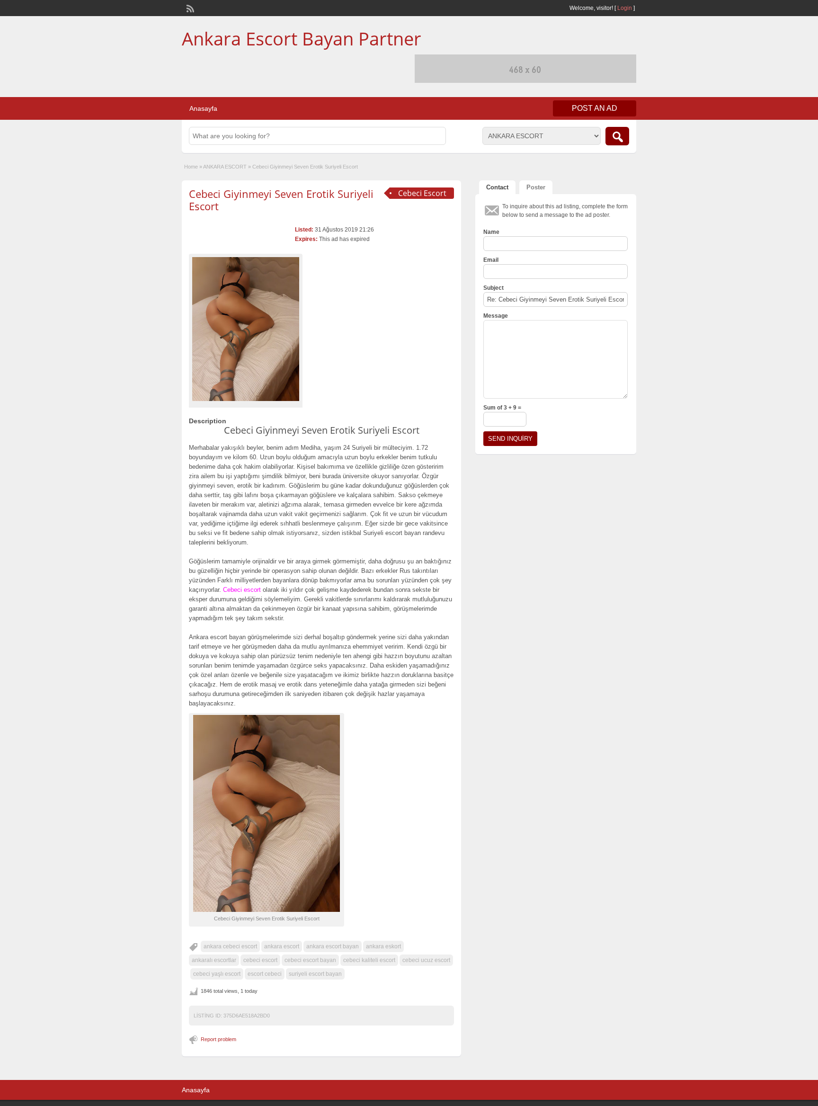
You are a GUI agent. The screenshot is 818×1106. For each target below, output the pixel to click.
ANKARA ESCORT (225, 166)
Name (491, 232)
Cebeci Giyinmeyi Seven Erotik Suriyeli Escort (281, 200)
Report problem (218, 1039)
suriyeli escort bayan (315, 974)
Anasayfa (203, 108)
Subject (493, 288)
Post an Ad (594, 108)
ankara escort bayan (332, 946)
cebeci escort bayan (310, 960)
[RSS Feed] (189, 7)
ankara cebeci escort (230, 946)
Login (624, 8)
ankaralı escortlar (214, 960)
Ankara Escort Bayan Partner (301, 38)
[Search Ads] (617, 136)
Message (495, 315)
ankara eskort (383, 946)
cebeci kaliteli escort (369, 960)
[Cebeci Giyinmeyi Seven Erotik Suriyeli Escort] (245, 329)
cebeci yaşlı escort (216, 974)
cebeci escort (260, 960)
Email (490, 260)
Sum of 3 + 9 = (502, 407)
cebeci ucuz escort (426, 960)
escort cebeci (265, 974)
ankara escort (281, 946)
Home (191, 166)
